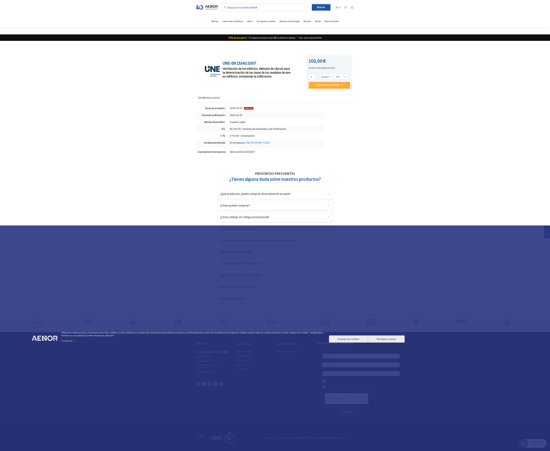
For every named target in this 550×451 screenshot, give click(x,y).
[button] (338, 7)
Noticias (307, 21)
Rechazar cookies (386, 339)
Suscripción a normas (266, 21)
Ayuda (318, 21)
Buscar (321, 7)
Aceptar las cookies (348, 339)
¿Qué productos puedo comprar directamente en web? (255, 193)
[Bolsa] (351, 7)
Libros (250, 21)
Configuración (68, 341)
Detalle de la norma (209, 97)
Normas (215, 21)
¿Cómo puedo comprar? (235, 205)
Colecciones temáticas (232, 21)
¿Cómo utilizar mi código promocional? (244, 217)
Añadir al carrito (327, 85)
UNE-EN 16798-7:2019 (257, 142)
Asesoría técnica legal (289, 21)
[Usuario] (345, 7)
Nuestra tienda (332, 21)
